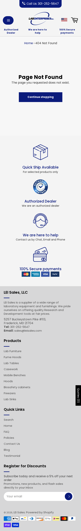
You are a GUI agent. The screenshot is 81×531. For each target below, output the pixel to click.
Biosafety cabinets (17, 387)
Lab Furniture (12, 351)
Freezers (10, 393)
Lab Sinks (10, 399)
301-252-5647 (20, 327)
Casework (11, 369)
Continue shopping (41, 97)
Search (9, 420)
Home (28, 43)
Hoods (8, 381)
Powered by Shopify (40, 512)
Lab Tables (11, 363)
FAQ (6, 432)
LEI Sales (19, 512)
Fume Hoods (12, 357)
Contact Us (12, 444)
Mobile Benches (15, 375)
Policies (9, 438)
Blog (7, 450)
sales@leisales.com (28, 331)
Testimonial (12, 456)
